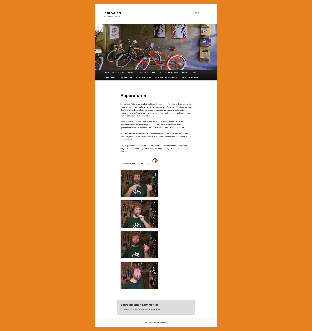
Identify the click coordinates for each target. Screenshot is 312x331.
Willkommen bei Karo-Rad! (114, 72)
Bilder (195, 72)
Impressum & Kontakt (143, 77)
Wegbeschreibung (125, 77)
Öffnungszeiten (110, 77)
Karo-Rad (112, 12)
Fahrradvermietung (171, 72)
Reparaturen (156, 72)
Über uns (131, 72)
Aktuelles (185, 72)
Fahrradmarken (143, 72)
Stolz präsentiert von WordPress (156, 322)
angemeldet (131, 309)
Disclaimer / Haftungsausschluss (166, 77)
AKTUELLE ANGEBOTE (191, 77)
